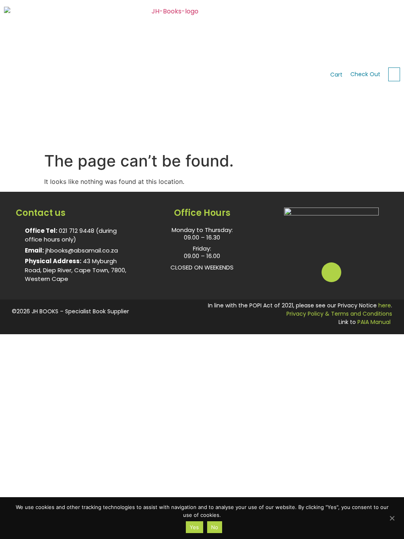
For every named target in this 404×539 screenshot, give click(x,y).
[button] (394, 74)
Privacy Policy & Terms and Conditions (339, 314)
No (215, 527)
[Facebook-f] (331, 272)
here (384, 305)
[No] (391, 517)
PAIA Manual (374, 322)
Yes (194, 527)
